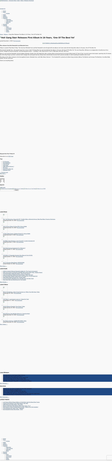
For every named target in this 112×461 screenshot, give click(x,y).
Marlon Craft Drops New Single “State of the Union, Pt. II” (17, 405)
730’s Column (9, 20)
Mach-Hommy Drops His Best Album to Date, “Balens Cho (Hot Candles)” (20, 407)
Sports (7, 31)
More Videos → (3, 324)
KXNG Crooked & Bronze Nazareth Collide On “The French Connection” (20, 271)
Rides (7, 30)
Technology (9, 28)
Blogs (7, 23)
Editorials (8, 22)
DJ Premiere (6, 161)
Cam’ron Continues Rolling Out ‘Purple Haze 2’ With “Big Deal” (18, 274)
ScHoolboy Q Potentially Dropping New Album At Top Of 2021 (18, 255)
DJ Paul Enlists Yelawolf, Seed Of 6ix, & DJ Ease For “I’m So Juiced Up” (20, 276)
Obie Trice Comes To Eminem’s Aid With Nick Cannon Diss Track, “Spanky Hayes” (23, 272)
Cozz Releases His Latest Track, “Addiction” (13, 408)
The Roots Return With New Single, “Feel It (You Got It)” (16, 273)
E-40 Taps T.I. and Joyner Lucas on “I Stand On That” (16, 299)
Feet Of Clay (6, 164)
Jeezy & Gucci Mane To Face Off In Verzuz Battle (15, 226)
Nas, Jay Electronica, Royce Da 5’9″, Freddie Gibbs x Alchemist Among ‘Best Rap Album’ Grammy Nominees (29, 219)
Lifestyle (5, 25)
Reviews (5, 24)
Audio (4, 14)
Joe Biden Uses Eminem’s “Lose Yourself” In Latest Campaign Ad (19, 240)
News (4, 12)
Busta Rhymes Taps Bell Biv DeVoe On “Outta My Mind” (16, 313)
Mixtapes (5, 17)
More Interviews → (4, 397)
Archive (8, 13)
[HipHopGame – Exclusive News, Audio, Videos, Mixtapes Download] (17, 0)
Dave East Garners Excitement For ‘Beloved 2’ (14, 248)
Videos (4, 15)
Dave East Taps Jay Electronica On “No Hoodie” (14, 279)
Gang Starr (5, 165)
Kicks (7, 26)
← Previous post (4, 172)
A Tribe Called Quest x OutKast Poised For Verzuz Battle (16, 233)
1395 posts (2, 187)
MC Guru (5, 167)
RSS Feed (10, 156)
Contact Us (2, 8)
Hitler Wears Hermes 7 (8, 166)
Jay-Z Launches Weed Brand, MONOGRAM (13, 262)
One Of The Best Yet (8, 168)
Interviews (8, 19)
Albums (6, 34)
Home (4, 11)
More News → (3, 266)
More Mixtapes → (4, 383)
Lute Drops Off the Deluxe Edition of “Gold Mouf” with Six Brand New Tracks (21, 402)
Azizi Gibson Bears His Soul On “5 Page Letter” (14, 277)
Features (5, 18)
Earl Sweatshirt (6, 162)
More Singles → (4, 282)
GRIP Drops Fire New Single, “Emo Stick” (13, 404)
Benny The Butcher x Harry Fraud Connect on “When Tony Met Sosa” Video (21, 292)
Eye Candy (8, 29)
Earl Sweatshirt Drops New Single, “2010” (13, 409)
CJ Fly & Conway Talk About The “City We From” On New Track (18, 278)
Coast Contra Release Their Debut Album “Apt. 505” (15, 403)
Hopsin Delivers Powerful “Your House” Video (14, 306)
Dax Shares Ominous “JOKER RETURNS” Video (14, 320)
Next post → (3, 173)
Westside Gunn (6, 170)
